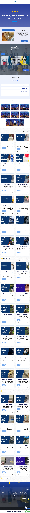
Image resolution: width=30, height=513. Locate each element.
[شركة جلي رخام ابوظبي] (22, 461)
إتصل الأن (14, 21)
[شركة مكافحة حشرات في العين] (22, 331)
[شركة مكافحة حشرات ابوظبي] (7, 288)
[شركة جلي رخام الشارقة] (22, 399)
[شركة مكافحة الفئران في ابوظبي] (22, 351)
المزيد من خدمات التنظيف (6, 258)
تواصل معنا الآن (24, 41)
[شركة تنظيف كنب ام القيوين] (7, 199)
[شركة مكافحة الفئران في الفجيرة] (7, 351)
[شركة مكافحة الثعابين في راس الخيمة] (7, 309)
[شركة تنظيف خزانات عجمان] (7, 241)
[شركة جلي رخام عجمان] (22, 440)
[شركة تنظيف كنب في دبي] (22, 199)
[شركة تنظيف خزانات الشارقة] (22, 241)
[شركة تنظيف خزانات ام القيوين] (22, 220)
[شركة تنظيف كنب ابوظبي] (22, 137)
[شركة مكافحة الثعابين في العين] (7, 331)
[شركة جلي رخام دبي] (7, 399)
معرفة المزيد (26, 70)
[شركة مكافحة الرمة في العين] (22, 288)
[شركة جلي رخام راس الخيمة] (7, 440)
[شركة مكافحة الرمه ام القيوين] (22, 309)
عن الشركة (26, 503)
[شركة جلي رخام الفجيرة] (7, 461)
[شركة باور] (15, 1)
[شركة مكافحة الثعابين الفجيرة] (22, 374)
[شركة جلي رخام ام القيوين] (7, 419)
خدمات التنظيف (26, 506)
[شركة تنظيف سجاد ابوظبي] (22, 158)
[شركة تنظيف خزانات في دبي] (22, 179)
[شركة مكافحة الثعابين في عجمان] (7, 266)
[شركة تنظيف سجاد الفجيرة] (7, 137)
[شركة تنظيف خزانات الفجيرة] (7, 220)
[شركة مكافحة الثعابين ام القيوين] (7, 374)
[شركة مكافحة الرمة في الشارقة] (22, 266)
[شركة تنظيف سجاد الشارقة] (7, 158)
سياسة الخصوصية (26, 502)
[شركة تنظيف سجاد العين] (7, 179)
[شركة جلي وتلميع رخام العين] (22, 419)
